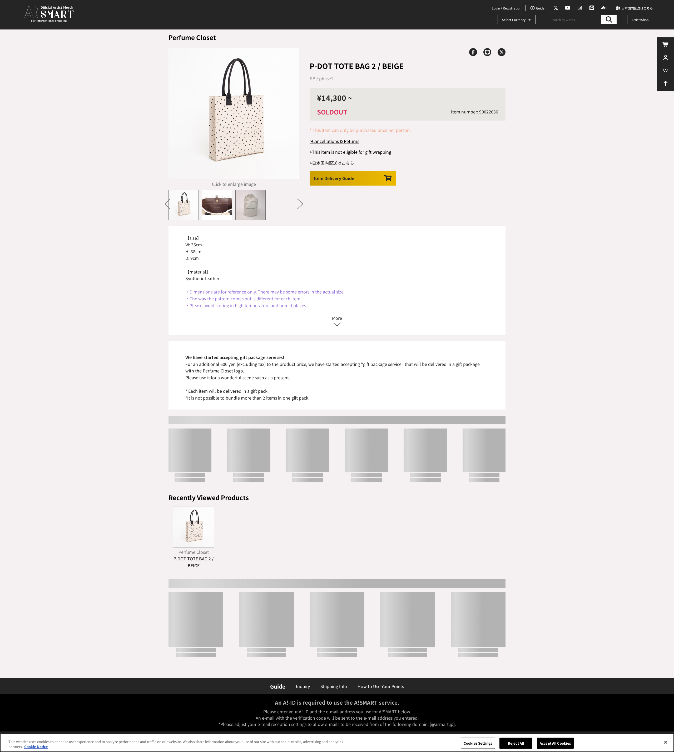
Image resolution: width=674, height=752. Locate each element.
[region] (337, 743)
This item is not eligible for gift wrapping (351, 152)
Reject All (516, 743)
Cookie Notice (36, 746)
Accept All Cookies (555, 743)
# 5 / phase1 (321, 78)
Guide (277, 686)
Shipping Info (333, 686)
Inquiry (303, 686)
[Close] (665, 742)
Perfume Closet (192, 37)
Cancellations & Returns (335, 141)
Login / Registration (506, 8)
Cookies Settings (478, 743)
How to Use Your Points (381, 686)
